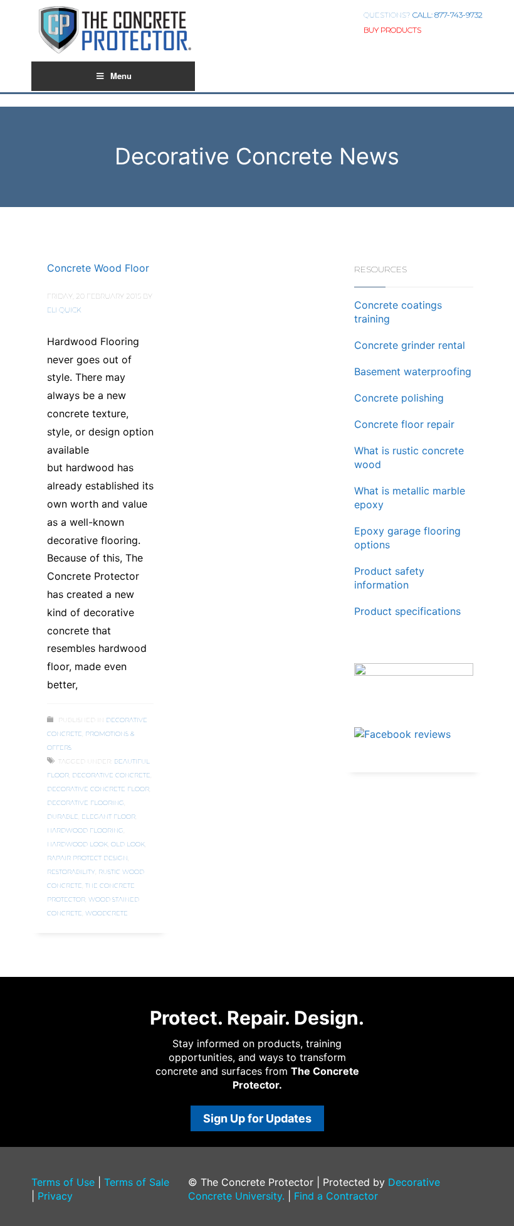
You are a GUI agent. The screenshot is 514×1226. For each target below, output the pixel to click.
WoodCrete (106, 913)
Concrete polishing (399, 398)
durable (62, 817)
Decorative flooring (85, 803)
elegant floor (108, 817)
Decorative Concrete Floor (98, 789)
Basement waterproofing (412, 371)
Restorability (71, 872)
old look (128, 844)
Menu (121, 76)
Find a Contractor (336, 1196)
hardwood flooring (85, 830)
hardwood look (77, 844)
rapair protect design (87, 858)
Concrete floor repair (404, 424)
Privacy (55, 1196)
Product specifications (407, 611)
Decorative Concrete (111, 775)
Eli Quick (64, 310)
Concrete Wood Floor (98, 268)
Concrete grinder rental (409, 345)
